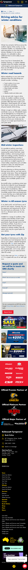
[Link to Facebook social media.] (14, 566)
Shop (3, 506)
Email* (4, 282)
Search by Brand (6, 479)
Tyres (3, 473)
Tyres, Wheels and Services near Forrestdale (13, 523)
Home (4, 11)
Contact (4, 502)
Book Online (6, 504)
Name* (4, 272)
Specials (4, 499)
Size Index (4, 515)
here (16, 255)
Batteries (4, 493)
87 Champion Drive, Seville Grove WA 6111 (13, 439)
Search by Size (6, 477)
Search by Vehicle (7, 475)
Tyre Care (4, 481)
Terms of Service (20, 306)
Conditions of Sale (21, 562)
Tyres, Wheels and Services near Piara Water (14, 527)
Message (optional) (7, 293)
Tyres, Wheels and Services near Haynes (12, 525)
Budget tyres (5, 531)
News (4, 510)
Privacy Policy (10, 306)
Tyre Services (5, 495)
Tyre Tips (4, 483)
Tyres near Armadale (7, 518)
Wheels (4, 485)
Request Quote (8, 312)
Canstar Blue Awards (7, 529)
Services (4, 491)
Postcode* (5, 288)
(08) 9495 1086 (10, 443)
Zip (12, 243)
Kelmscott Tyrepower (15, 5)
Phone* (11, 277)
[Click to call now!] (18, 2)
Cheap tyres (5, 533)
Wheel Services (6, 497)
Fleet (3, 508)
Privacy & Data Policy (11, 562)
